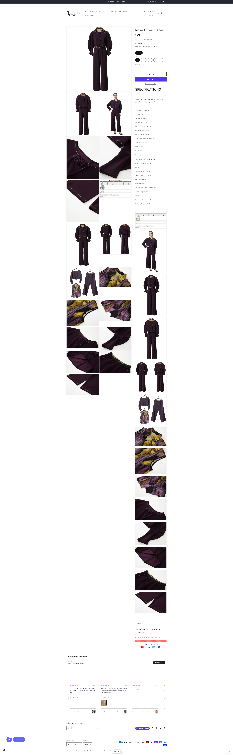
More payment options (150, 83)
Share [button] (139, 623)
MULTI (139, 53)
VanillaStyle (73, 750)
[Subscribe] (97, 728)
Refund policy (90, 750)
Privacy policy (99, 750)
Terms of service (108, 750)
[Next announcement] (136, 1)
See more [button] (90, 694)
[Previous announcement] (97, 1)
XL (150, 60)
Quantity (137, 64)
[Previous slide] (68, 699)
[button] (104, 11)
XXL (143, 60)
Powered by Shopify (81, 750)
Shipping (144, 46)
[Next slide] (165, 699)
